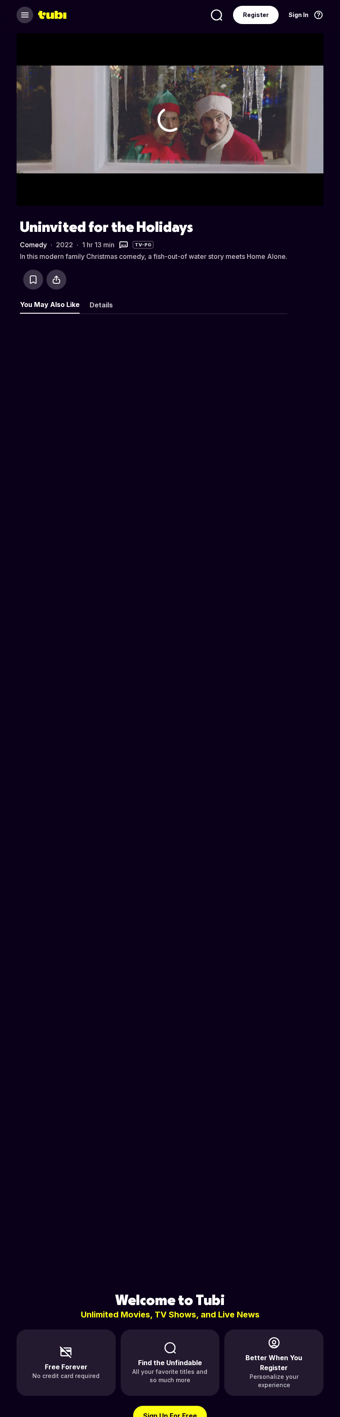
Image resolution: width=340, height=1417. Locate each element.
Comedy (33, 245)
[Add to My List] (33, 280)
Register (256, 14)
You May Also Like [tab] (50, 304)
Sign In (298, 14)
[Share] (56, 280)
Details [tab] (101, 305)
